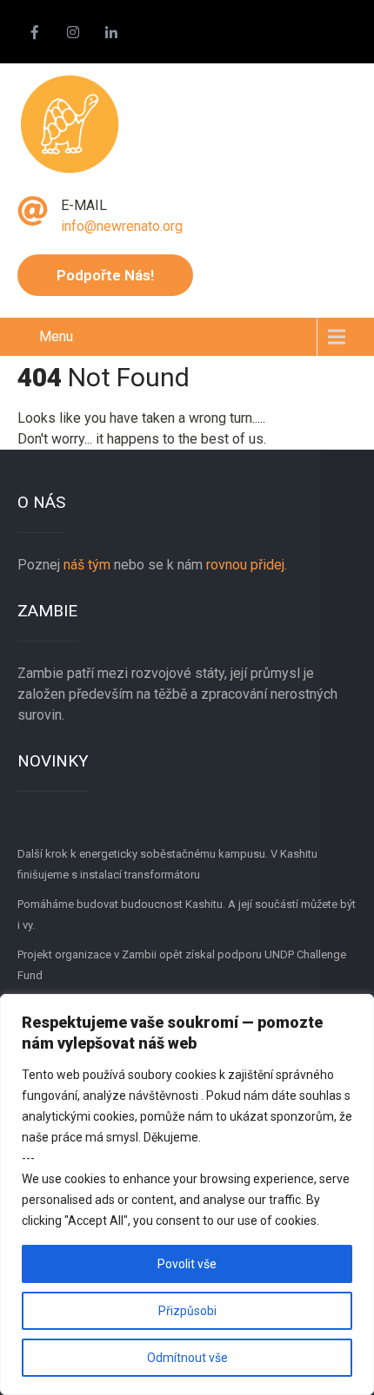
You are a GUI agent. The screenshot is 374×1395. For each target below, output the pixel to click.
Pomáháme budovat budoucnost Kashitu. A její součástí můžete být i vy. (186, 914)
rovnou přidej (243, 564)
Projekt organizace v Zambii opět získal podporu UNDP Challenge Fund (181, 965)
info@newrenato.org (122, 226)
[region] (187, 1194)
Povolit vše (187, 1264)
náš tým (87, 564)
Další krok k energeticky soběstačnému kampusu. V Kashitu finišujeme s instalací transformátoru (167, 864)
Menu (56, 336)
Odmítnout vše (187, 1358)
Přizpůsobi (187, 1311)
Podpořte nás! (105, 275)
